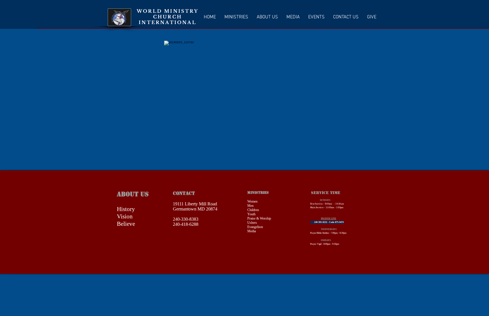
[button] (244, 93)
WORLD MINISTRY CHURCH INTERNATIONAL (167, 16)
